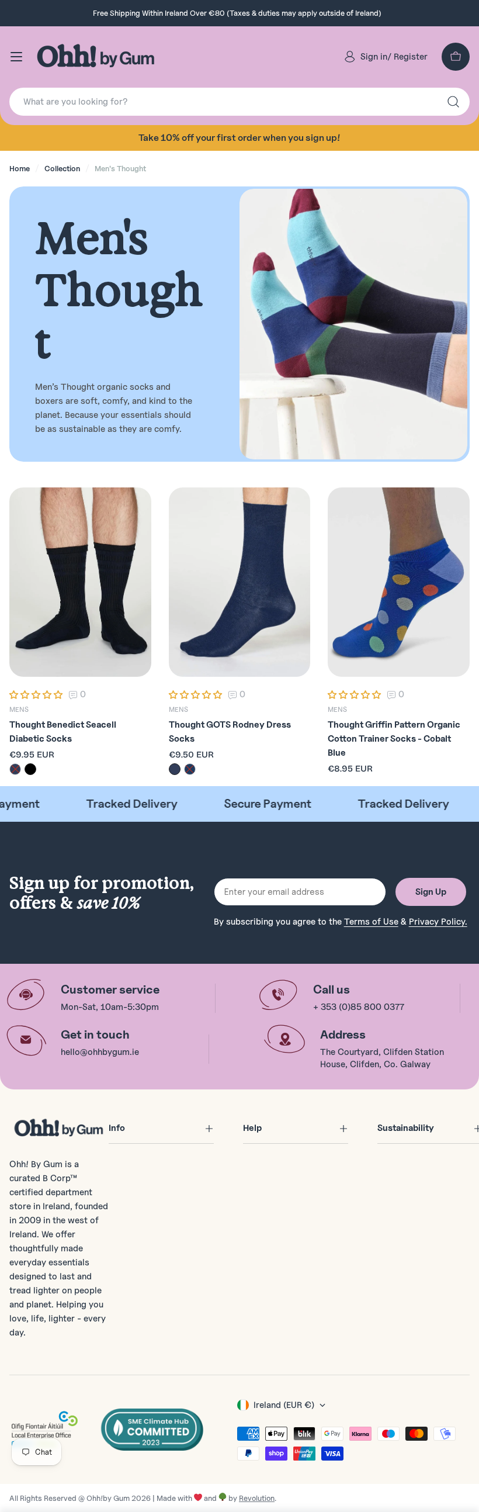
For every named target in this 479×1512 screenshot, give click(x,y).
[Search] (453, 102)
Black (30, 769)
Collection (62, 168)
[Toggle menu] (16, 57)
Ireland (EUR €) (284, 1405)
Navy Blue (15, 769)
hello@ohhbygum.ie (100, 1052)
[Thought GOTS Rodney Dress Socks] (240, 582)
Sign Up (430, 892)
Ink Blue (190, 769)
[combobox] (239, 102)
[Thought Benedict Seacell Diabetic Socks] (80, 582)
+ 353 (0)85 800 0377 (358, 1007)
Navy (175, 769)
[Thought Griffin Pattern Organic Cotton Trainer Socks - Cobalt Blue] (399, 582)
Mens (19, 709)
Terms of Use (371, 921)
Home (19, 168)
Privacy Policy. (438, 921)
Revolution (257, 1498)
